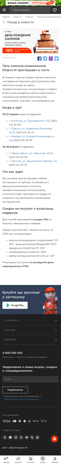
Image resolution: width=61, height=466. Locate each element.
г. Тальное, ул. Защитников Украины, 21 (33, 161)
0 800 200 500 (12, 352)
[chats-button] (54, 439)
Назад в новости (20, 22)
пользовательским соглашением (21, 399)
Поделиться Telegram (45, 59)
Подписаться (15, 390)
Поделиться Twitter (56, 59)
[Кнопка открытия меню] (4, 10)
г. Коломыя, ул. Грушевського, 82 (29, 121)
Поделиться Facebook (39, 59)
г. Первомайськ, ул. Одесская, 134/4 (31, 153)
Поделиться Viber (51, 59)
